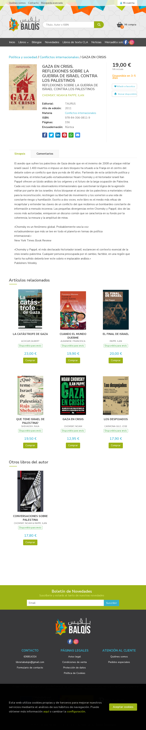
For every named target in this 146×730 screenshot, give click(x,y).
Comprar (30, 360)
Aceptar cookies (123, 707)
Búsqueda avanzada (52, 3)
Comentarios (44, 153)
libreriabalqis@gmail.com (30, 662)
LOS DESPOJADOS (116, 419)
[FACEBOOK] (125, 42)
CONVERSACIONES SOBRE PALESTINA (30, 517)
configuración (76, 711)
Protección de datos (74, 667)
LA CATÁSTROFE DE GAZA (30, 334)
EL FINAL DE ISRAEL (116, 334)
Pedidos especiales (119, 662)
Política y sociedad (23, 57)
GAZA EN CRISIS (73, 419)
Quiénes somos (17, 3)
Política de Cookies (74, 673)
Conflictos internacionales (60, 57)
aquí (46, 711)
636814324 (30, 656)
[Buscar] (99, 24)
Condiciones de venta (74, 662)
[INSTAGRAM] (131, 42)
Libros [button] (22, 42)
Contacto (33, 3)
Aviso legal (74, 656)
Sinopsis (19, 153)
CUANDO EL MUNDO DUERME (73, 335)
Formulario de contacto (30, 667)
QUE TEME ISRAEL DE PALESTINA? (30, 421)
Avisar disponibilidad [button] (127, 94)
